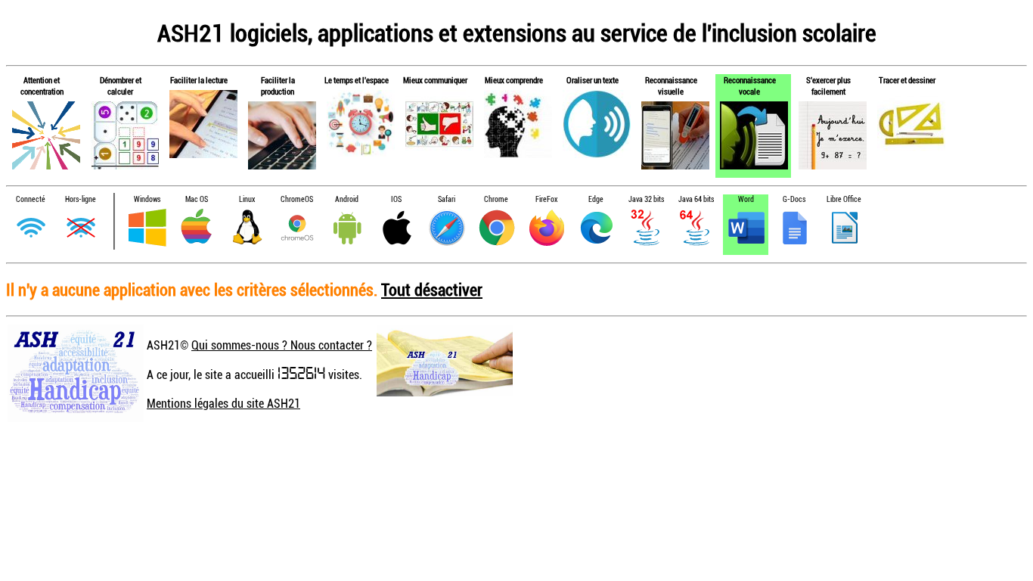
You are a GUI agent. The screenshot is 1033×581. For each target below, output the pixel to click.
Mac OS (196, 199)
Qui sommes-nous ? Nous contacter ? (281, 345)
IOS (396, 199)
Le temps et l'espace (356, 79)
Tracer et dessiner (907, 79)
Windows (147, 199)
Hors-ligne (80, 199)
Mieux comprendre (514, 79)
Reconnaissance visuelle (671, 85)
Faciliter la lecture (199, 79)
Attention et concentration (42, 85)
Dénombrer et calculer (120, 85)
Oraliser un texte (592, 79)
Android (346, 199)
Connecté (30, 199)
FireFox (546, 199)
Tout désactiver (431, 289)
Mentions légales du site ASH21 (223, 403)
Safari (446, 199)
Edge (595, 199)
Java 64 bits (696, 199)
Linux (247, 199)
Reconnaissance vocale (750, 85)
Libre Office (844, 199)
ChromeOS (297, 199)
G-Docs (794, 199)
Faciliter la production (278, 85)
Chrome (496, 199)
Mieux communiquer (435, 79)
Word (746, 199)
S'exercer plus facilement (828, 85)
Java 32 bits (646, 199)
